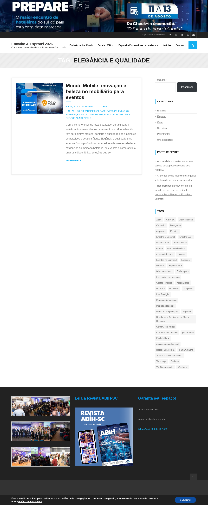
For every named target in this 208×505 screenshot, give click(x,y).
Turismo (175, 361)
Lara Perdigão (162, 294)
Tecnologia (161, 361)
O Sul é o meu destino (166, 332)
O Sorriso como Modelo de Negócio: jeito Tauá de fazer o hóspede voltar (175, 177)
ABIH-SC (76, 111)
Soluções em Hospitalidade (169, 355)
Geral (160, 122)
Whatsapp (182, 367)
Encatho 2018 (162, 242)
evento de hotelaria (176, 248)
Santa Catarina (186, 350)
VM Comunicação (164, 367)
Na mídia (162, 128)
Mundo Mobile (83, 118)
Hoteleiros (174, 288)
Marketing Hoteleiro (165, 306)
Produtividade (162, 338)
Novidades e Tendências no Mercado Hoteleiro (173, 319)
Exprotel (107, 107)
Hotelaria (160, 288)
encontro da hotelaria (90, 114)
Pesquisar (160, 80)
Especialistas (180, 242)
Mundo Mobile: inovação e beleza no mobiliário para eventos (96, 91)
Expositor (185, 260)
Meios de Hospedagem (167, 311)
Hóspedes (188, 288)
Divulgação (175, 225)
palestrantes (188, 332)
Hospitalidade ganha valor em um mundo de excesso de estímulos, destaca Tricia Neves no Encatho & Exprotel (174, 192)
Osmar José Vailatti (165, 327)
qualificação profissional (167, 344)
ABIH (158, 220)
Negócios (187, 311)
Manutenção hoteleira (166, 300)
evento (108, 114)
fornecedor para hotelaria (168, 277)
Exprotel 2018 (175, 265)
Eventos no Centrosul (166, 260)
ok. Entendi (185, 499)
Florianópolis (183, 271)
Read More (72, 160)
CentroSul (161, 225)
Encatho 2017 (185, 237)
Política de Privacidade (30, 501)
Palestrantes (163, 134)
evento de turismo (164, 254)
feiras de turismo (164, 271)
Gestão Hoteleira (164, 283)
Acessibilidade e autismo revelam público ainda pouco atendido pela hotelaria (174, 165)
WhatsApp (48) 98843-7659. (152, 429)
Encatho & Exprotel (165, 237)
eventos (181, 254)
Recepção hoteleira (165, 350)
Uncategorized (165, 139)
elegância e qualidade (93, 111)
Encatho (161, 110)
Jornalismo (87, 107)
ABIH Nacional (186, 220)
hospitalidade (183, 283)
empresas (111, 111)
